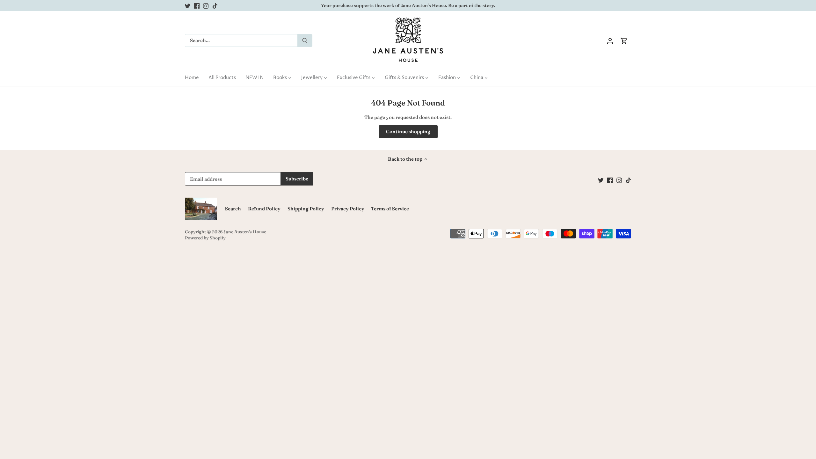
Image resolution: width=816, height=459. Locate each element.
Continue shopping (408, 131)
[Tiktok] (215, 5)
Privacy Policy (347, 209)
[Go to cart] (624, 40)
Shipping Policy (306, 209)
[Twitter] (187, 5)
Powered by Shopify (205, 237)
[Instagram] (205, 5)
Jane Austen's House (244, 231)
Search (233, 209)
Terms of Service (390, 209)
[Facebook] (197, 5)
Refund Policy (264, 209)
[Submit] (304, 40)
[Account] (610, 40)
